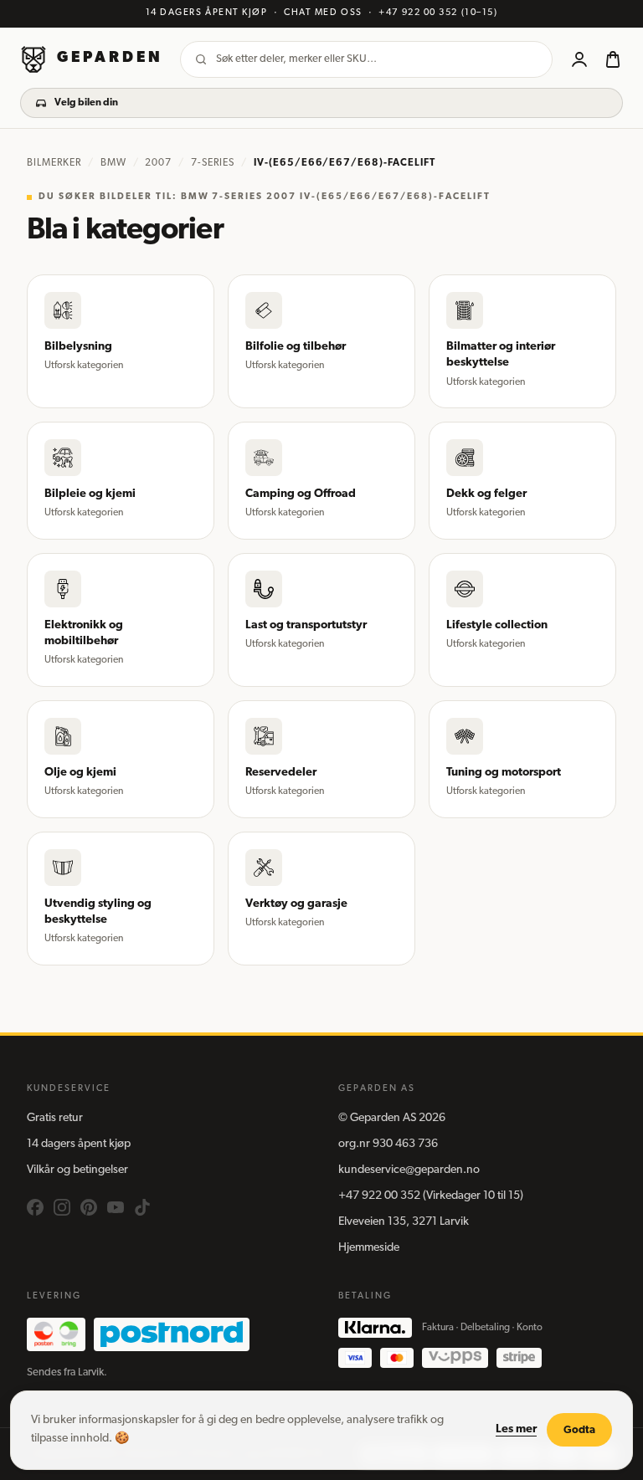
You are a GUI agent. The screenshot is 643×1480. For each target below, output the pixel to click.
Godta (579, 1430)
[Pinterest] (88, 1207)
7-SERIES (212, 163)
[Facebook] (35, 1207)
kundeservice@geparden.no (409, 1170)
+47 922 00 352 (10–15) (437, 13)
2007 (158, 163)
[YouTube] (115, 1207)
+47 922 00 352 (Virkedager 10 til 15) (430, 1196)
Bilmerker (54, 163)
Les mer (516, 1429)
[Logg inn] (579, 59)
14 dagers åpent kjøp (79, 1144)
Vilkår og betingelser (77, 1170)
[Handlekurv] (613, 59)
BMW (113, 163)
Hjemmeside (368, 1248)
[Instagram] (62, 1207)
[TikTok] (142, 1207)
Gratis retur (55, 1118)
